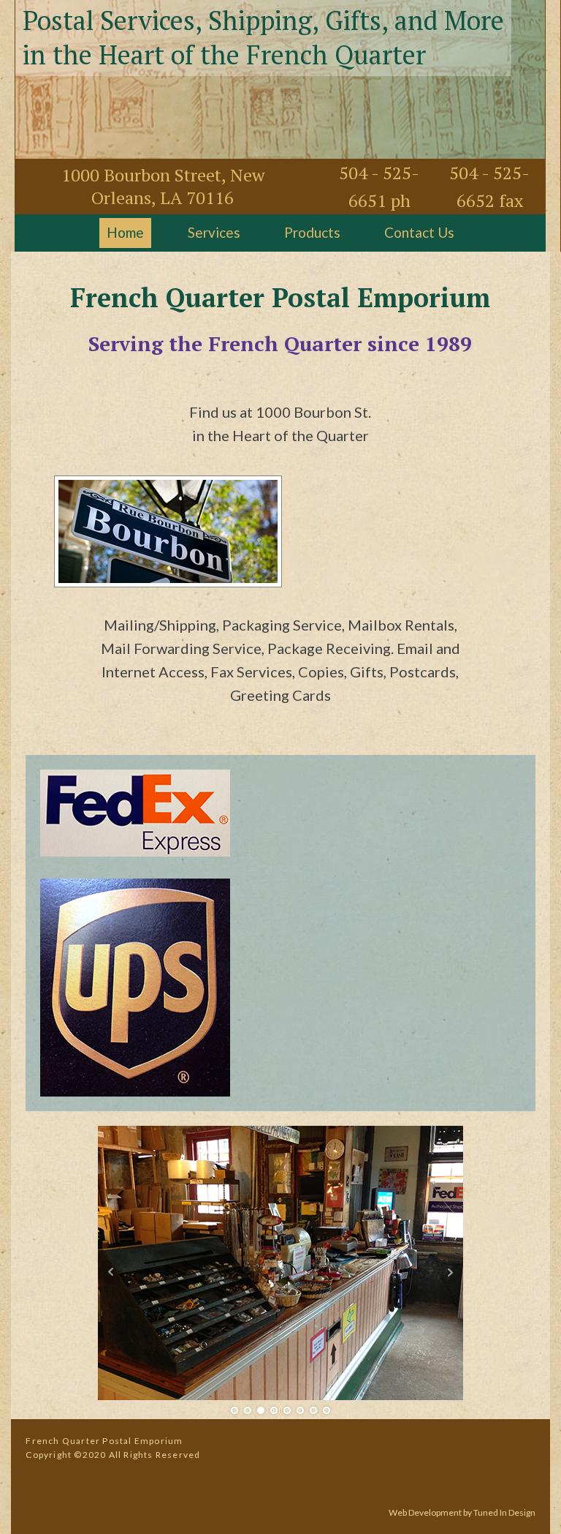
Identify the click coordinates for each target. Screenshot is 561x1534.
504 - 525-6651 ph (379, 186)
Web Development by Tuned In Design (462, 1512)
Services (214, 232)
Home (125, 232)
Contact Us (419, 232)
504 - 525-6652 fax (489, 186)
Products (312, 232)
